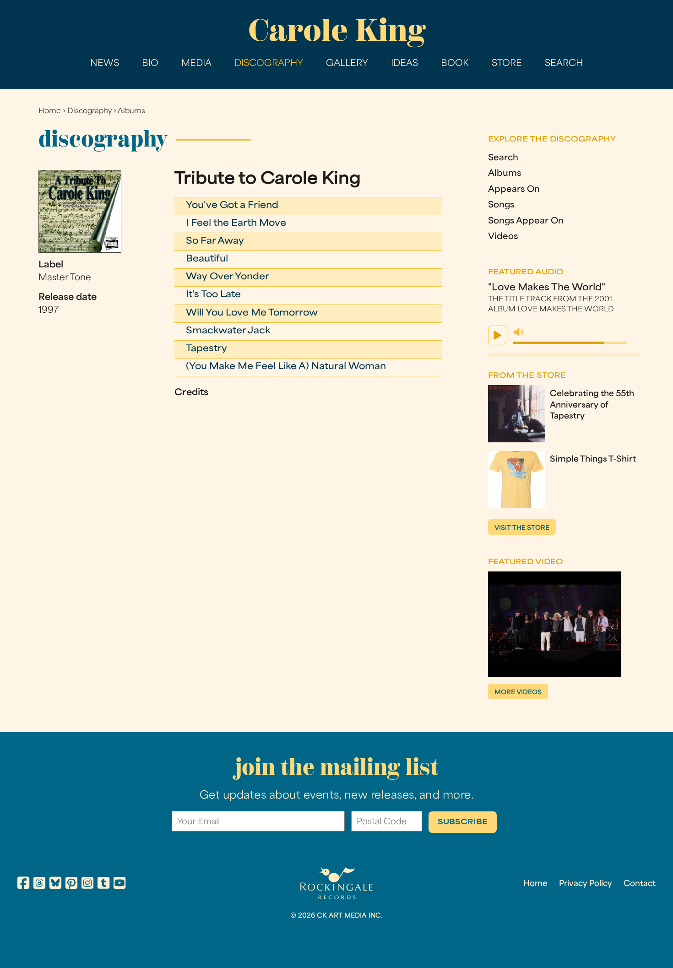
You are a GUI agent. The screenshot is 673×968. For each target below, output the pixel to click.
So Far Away (215, 241)
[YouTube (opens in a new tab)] (119, 884)
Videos (503, 237)
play (497, 335)
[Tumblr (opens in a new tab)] (103, 884)
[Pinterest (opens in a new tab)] (71, 884)
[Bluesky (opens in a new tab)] (55, 884)
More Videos (518, 693)
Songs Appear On (526, 222)
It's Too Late (213, 295)
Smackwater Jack (228, 331)
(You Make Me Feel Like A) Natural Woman (286, 367)
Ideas (404, 64)
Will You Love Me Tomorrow (252, 313)
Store (507, 64)
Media (196, 64)
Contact (640, 884)
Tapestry (206, 349)
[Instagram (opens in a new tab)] (87, 884)
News (104, 64)
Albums (131, 111)
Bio (150, 64)
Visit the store (521, 528)
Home (49, 111)
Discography (268, 64)
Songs (501, 205)
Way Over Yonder (227, 277)
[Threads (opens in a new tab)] (39, 884)
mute (518, 332)
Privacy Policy (585, 884)
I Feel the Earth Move (236, 223)
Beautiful (207, 259)
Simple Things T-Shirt (593, 459)
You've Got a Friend (232, 205)
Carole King (336, 30)
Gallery (347, 64)
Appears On (514, 190)
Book (455, 64)
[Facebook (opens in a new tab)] (23, 884)
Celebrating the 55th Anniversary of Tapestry (592, 406)
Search (564, 64)
